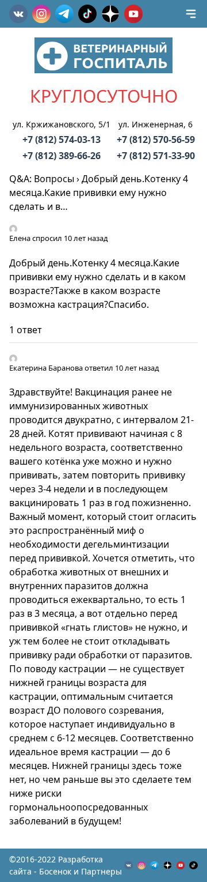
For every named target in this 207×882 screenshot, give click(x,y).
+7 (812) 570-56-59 (156, 139)
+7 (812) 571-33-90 (156, 155)
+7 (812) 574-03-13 (61, 139)
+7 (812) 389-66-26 (61, 155)
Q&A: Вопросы (41, 178)
